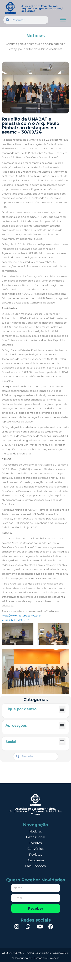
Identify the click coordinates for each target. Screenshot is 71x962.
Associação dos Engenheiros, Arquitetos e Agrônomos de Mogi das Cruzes (42, 8)
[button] (63, 19)
